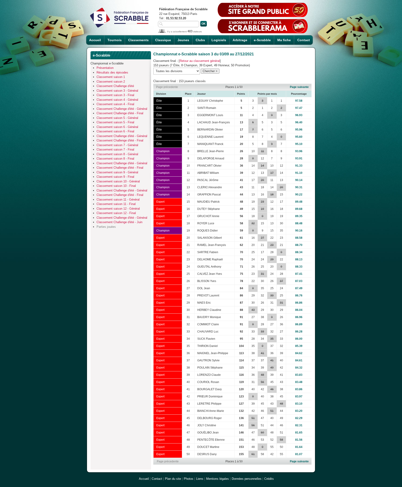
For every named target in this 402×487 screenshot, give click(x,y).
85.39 (298, 346)
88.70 (298, 245)
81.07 (298, 454)
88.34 (298, 252)
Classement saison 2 (111, 81)
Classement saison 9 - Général (117, 172)
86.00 (298, 338)
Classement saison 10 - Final (116, 186)
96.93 (298, 115)
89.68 (298, 209)
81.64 (298, 447)
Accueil (95, 40)
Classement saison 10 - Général (118, 181)
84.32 (298, 367)
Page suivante (299, 87)
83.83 (298, 374)
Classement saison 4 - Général (117, 99)
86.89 (298, 324)
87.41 (298, 273)
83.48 (298, 382)
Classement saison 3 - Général (117, 90)
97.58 (298, 100)
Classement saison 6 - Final (115, 131)
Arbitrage (240, 40)
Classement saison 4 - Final (115, 104)
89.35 (298, 216)
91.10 (298, 173)
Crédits (269, 478)
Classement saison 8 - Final (115, 158)
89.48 (298, 201)
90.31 (298, 187)
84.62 (298, 353)
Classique (163, 40)
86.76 (298, 295)
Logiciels (218, 40)
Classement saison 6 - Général (117, 127)
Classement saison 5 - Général (117, 118)
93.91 (298, 158)
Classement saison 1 (111, 77)
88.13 (298, 259)
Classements (138, 40)
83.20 (298, 411)
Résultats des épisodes (112, 72)
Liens (199, 478)
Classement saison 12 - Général (118, 208)
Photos (188, 478)
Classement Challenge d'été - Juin (119, 222)
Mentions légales (217, 478)
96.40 (298, 122)
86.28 (298, 331)
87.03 (298, 281)
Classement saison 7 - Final (115, 149)
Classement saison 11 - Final (116, 204)
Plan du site (173, 478)
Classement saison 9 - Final (115, 176)
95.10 (298, 144)
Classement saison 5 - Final (115, 122)
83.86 (298, 389)
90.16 (298, 230)
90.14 (298, 180)
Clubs (200, 40)
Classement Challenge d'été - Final (120, 113)
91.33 (298, 165)
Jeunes (183, 40)
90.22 (298, 194)
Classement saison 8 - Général (117, 154)
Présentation (105, 68)
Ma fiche (284, 40)
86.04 (298, 310)
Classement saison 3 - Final (115, 95)
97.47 (298, 108)
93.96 (298, 151)
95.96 (298, 129)
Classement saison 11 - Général (118, 199)
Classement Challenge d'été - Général (122, 109)
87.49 (298, 288)
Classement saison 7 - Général (117, 145)
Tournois (114, 40)
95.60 (298, 136)
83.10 (298, 403)
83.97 (298, 396)
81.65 (298, 432)
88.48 (298, 223)
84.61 (298, 360)
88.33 (298, 266)
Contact (303, 40)
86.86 (298, 302)
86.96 (298, 317)
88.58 (298, 237)
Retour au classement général (200, 61)
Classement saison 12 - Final (116, 213)
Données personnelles (246, 478)
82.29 (298, 418)
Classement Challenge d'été (115, 86)
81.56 (298, 439)
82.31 (298, 425)
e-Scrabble (262, 40)
